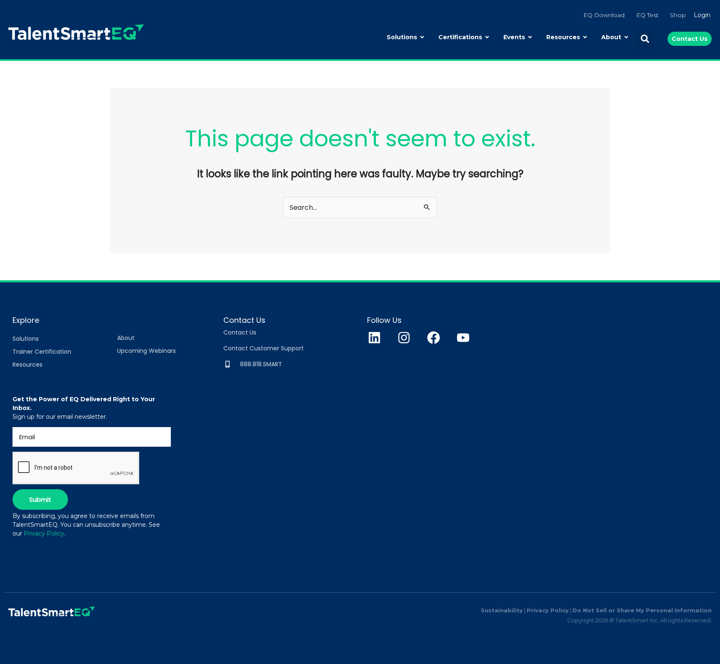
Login (702, 15)
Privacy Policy (44, 533)
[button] (645, 39)
